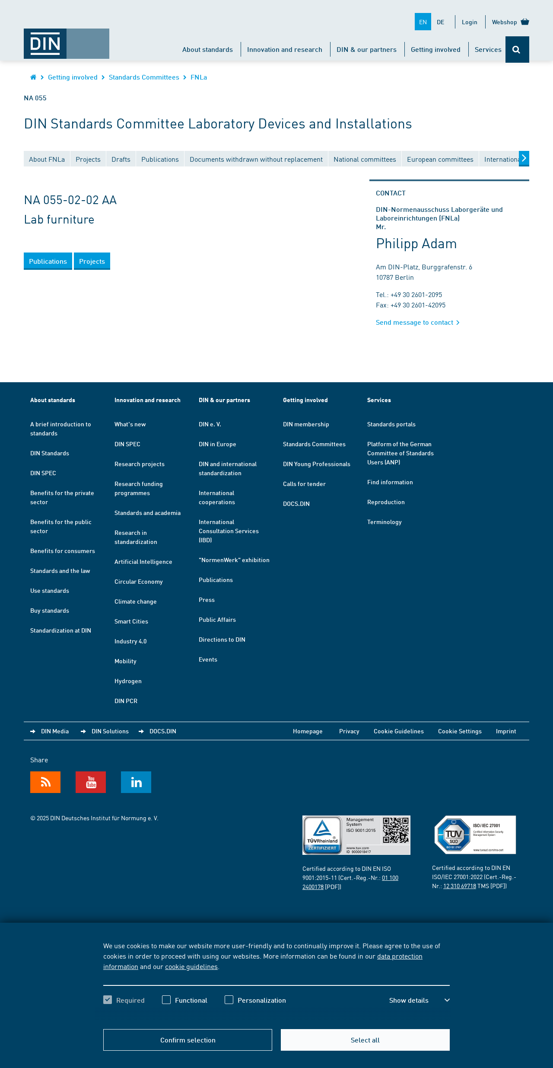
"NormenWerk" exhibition (234, 559)
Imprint (506, 731)
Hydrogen (128, 680)
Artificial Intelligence (143, 561)
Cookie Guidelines (399, 731)
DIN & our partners (367, 49)
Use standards (49, 590)
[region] (276, 980)
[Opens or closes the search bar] (517, 49)
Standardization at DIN (60, 630)
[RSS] (45, 782)
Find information (390, 482)
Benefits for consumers (62, 550)
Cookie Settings (460, 731)
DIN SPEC (43, 472)
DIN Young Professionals (316, 463)
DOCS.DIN (296, 503)
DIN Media (55, 731)
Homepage (308, 731)
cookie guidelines (191, 966)
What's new (130, 424)
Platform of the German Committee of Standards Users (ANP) (400, 453)
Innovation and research (284, 49)
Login (469, 22)
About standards (207, 49)
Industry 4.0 (130, 641)
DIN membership (306, 424)
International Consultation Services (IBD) (229, 531)
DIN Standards (49, 453)
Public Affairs (217, 619)
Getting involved (436, 49)
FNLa (199, 77)
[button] (419, 1000)
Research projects (139, 463)
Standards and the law (60, 570)
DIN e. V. (210, 424)
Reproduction (386, 501)
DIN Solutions (110, 731)
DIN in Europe (217, 444)
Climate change (135, 601)
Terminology (384, 521)
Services (488, 49)
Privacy (349, 731)
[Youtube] (91, 782)
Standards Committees (144, 77)
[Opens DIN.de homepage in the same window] (66, 39)
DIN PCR (125, 700)
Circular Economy (138, 581)
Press (207, 599)
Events (208, 659)
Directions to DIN (222, 639)
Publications (216, 579)
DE (440, 22)
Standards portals (391, 424)
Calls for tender (304, 483)
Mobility (125, 661)
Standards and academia (147, 512)
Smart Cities (131, 621)
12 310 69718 (459, 885)
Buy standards (49, 610)
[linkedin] (136, 782)
